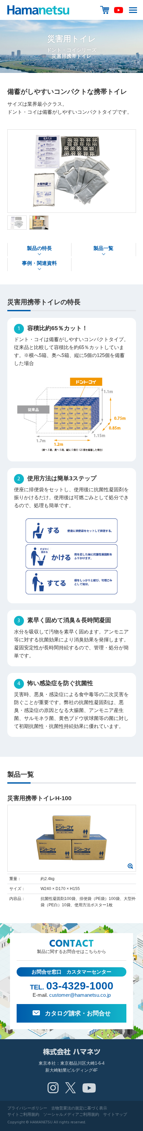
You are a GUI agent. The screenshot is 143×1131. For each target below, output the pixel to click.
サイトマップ (115, 1114)
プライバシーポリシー (27, 1108)
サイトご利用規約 (23, 1114)
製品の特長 (39, 248)
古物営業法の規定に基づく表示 (79, 1108)
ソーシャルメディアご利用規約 (71, 1114)
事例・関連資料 (39, 263)
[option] (72, 171)
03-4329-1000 (79, 986)
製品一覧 (103, 248)
